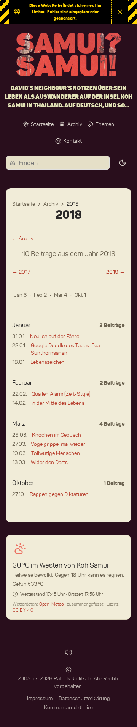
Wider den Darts (49, 462)
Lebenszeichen (47, 362)
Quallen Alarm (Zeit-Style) (61, 394)
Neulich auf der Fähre (54, 336)
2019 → (115, 272)
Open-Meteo (52, 604)
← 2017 (21, 272)
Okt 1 (80, 295)
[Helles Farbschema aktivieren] (122, 162)
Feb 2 (40, 295)
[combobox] (58, 163)
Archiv (50, 204)
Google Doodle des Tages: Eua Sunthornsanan (65, 349)
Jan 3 (20, 295)
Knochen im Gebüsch (56, 435)
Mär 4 (60, 295)
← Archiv (22, 238)
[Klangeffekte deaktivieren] (68, 652)
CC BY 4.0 (23, 610)
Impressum (40, 698)
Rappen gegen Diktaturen (59, 494)
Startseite (23, 204)
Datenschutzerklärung (84, 698)
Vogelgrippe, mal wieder (58, 444)
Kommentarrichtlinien (69, 707)
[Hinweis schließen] (119, 12)
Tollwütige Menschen (55, 453)
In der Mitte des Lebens (57, 403)
